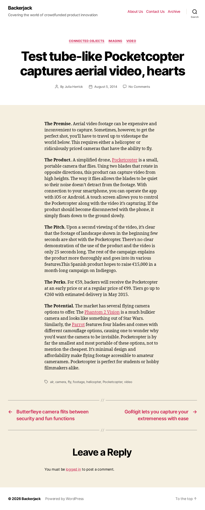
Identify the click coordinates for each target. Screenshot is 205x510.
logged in (73, 469)
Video (131, 41)
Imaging (115, 41)
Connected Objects (87, 41)
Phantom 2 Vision (102, 312)
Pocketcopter (125, 160)
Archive (174, 11)
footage (78, 382)
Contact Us (155, 11)
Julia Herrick (74, 87)
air (51, 382)
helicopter (93, 382)
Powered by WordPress (64, 499)
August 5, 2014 (105, 87)
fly (69, 382)
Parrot (78, 324)
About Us (135, 11)
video (128, 382)
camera (60, 382)
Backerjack (20, 8)
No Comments (139, 87)
